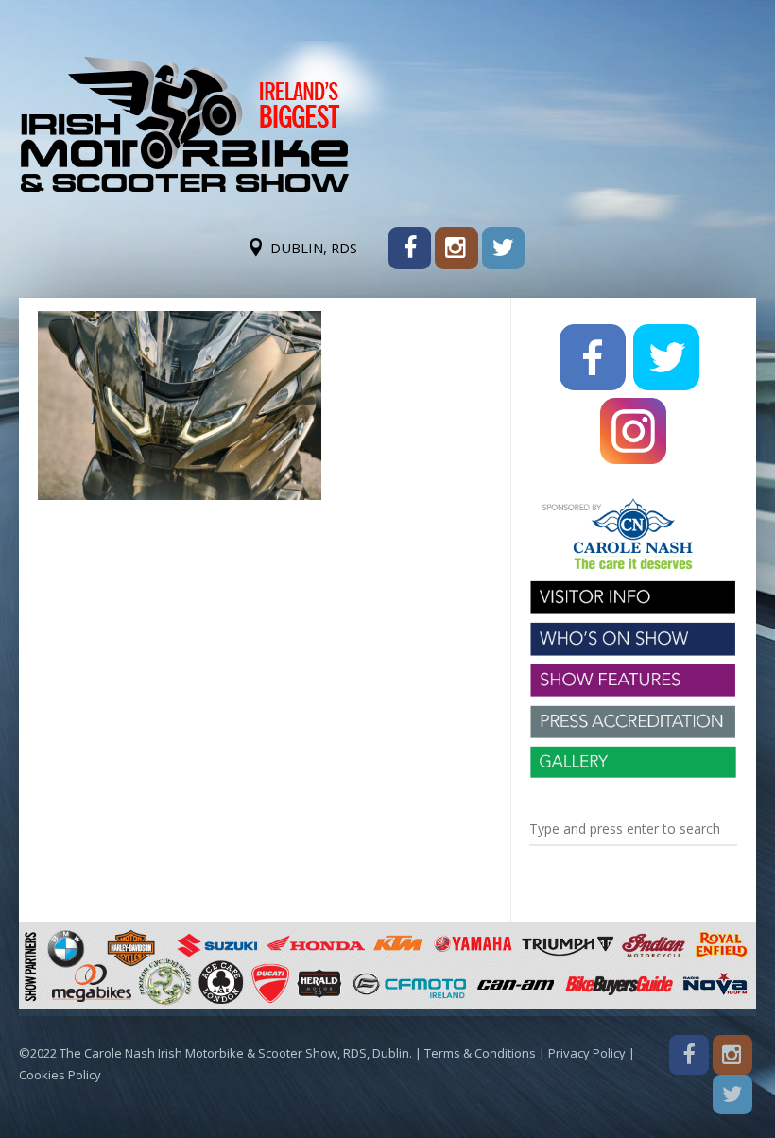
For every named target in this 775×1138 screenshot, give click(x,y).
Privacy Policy (587, 1052)
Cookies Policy (60, 1074)
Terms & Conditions (480, 1052)
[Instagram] (456, 248)
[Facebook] (409, 248)
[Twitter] (503, 248)
